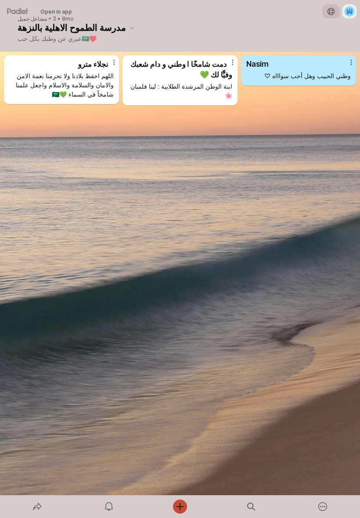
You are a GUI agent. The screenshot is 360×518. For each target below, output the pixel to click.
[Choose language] (331, 11)
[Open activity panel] (109, 506)
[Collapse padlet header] (132, 27)
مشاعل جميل (32, 19)
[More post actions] (108, 66)
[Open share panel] (37, 506)
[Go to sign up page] (349, 11)
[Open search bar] (251, 506)
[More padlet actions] (322, 506)
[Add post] (180, 506)
